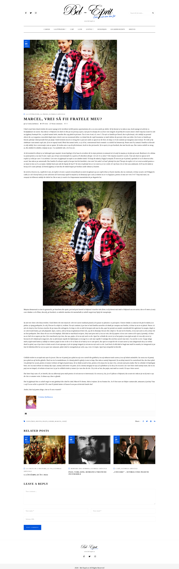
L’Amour (47, 29)
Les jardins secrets (118, 29)
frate (45, 421)
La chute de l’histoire (36, 468)
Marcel (58, 421)
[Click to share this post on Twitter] (147, 421)
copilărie (30, 421)
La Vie (80, 29)
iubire (51, 421)
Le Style (89, 29)
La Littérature (59, 29)
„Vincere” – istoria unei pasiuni (131, 472)
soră (64, 421)
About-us (132, 29)
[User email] (26, 413)
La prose (44, 114)
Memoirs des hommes (80, 468)
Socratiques (101, 29)
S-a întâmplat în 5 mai (36, 475)
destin (39, 421)
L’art (118, 468)
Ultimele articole (57, 114)
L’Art (72, 29)
